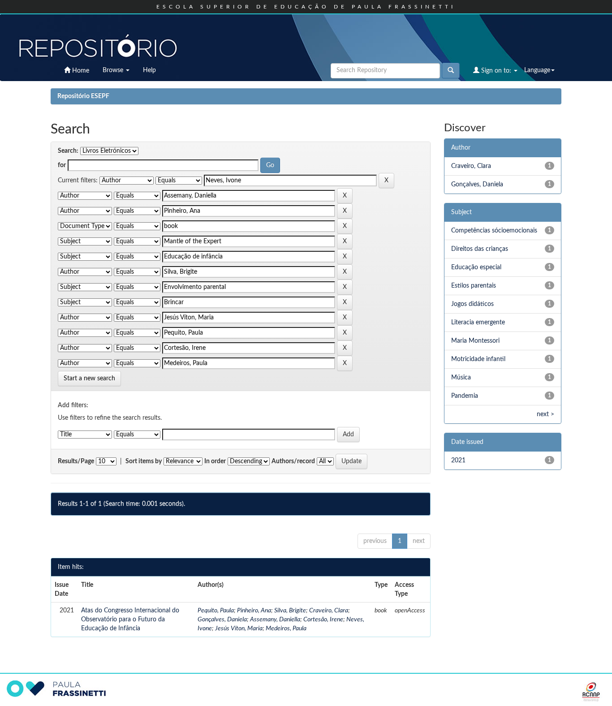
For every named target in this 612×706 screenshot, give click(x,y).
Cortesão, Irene (323, 619)
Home (79, 71)
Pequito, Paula (216, 610)
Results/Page (76, 461)
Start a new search (89, 378)
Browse (114, 70)
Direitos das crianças (479, 249)
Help (149, 70)
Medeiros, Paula (286, 628)
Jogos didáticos (472, 304)
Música (461, 378)
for (62, 165)
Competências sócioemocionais (494, 231)
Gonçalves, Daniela (222, 619)
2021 (458, 460)
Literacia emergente (478, 322)
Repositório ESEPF (83, 96)
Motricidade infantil (478, 359)
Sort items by (143, 461)
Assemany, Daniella (275, 619)
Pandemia (464, 396)
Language (537, 70)
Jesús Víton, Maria (239, 628)
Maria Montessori (475, 341)
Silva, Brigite (290, 610)
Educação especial (476, 267)
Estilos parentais (473, 286)
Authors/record (293, 461)
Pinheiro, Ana (254, 610)
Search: (68, 151)
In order (215, 461)
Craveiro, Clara (328, 610)
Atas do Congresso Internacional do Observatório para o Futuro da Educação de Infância (130, 619)
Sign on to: (496, 71)
